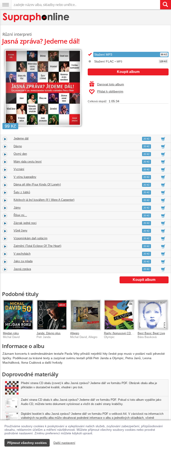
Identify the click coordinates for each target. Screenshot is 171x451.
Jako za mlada (23, 261)
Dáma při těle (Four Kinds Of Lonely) (37, 184)
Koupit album (128, 72)
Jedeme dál (21, 138)
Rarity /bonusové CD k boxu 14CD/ (126, 333)
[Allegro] (85, 314)
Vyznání (19, 169)
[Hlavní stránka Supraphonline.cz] (36, 17)
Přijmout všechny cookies (27, 443)
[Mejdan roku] (18, 314)
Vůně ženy (20, 230)
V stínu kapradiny (25, 177)
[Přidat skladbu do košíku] (163, 138)
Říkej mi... (20, 215)
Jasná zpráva (22, 269)
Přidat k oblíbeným (110, 91)
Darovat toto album (110, 84)
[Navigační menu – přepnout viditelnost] (5, 4)
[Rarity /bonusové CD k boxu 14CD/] (119, 314)
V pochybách (22, 253)
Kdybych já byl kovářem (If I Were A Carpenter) (44, 199)
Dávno (18, 146)
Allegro (74, 333)
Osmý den (20, 153)
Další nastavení (64, 443)
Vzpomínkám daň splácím (30, 238)
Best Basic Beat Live (151, 333)
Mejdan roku (11, 333)
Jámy (17, 207)
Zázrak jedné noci (25, 223)
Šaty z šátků (22, 192)
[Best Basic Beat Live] (153, 314)
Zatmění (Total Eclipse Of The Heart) (37, 246)
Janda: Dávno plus (49, 333)
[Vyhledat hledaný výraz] (165, 4)
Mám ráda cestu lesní (28, 161)
